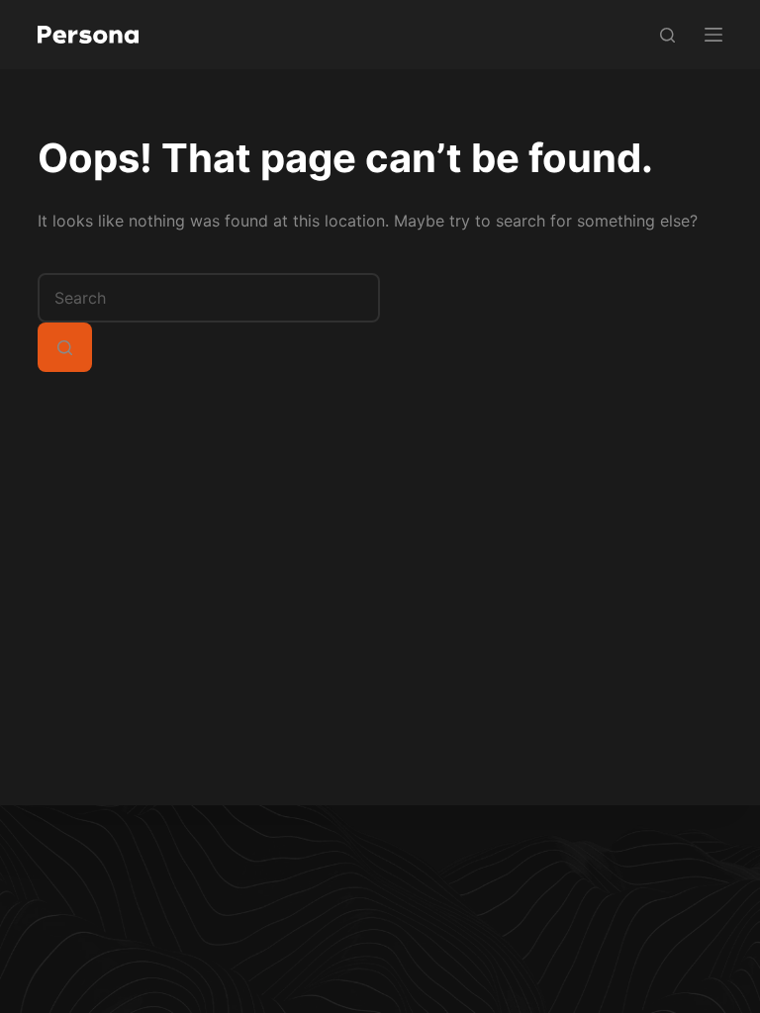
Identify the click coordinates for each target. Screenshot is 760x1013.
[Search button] (65, 347)
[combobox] (209, 297)
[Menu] (713, 35)
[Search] (667, 35)
